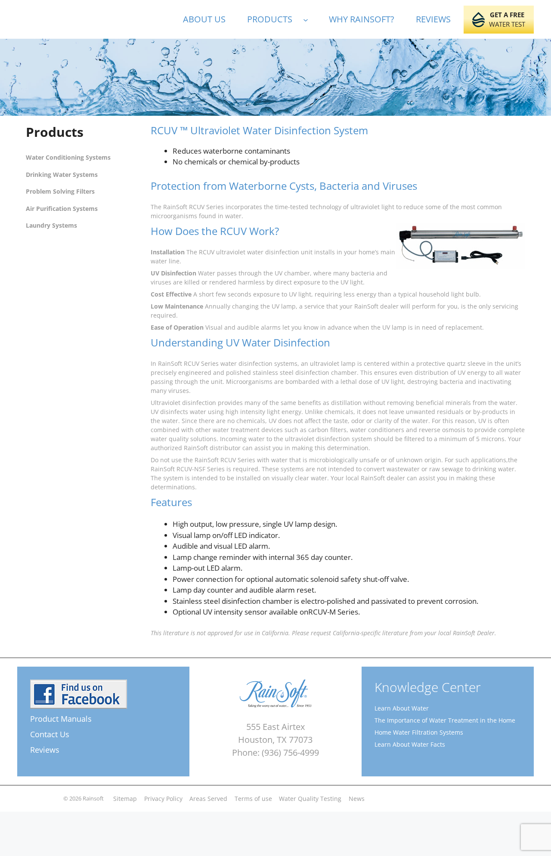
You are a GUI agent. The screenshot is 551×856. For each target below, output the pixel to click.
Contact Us (49, 734)
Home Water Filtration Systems (419, 732)
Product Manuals (61, 719)
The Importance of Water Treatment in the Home (445, 720)
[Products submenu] (309, 19)
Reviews (44, 750)
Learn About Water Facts (410, 744)
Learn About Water (402, 708)
